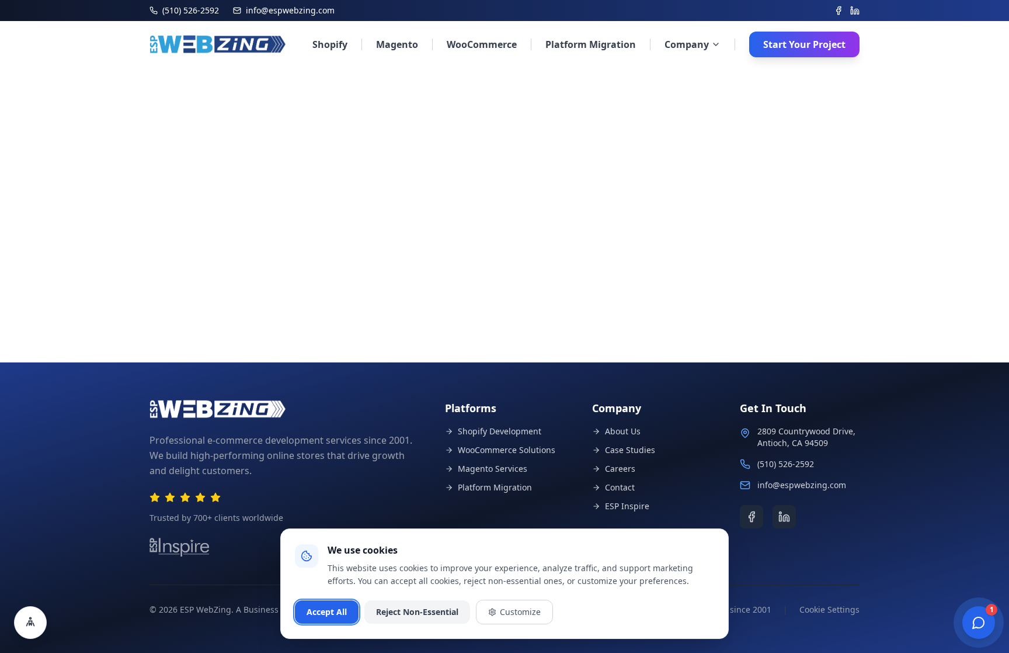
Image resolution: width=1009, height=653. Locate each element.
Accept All (327, 611)
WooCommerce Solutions (506, 449)
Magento (397, 44)
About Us (623, 431)
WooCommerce (482, 44)
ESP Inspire (627, 506)
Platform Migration (590, 44)
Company (686, 44)
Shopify (329, 44)
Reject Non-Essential (417, 611)
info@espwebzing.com (801, 484)
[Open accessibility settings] (30, 622)
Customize (520, 611)
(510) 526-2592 (785, 463)
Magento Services (492, 468)
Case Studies (630, 449)
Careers (620, 468)
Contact (620, 487)
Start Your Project (804, 44)
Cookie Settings (829, 609)
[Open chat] (978, 622)
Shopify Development (499, 431)
